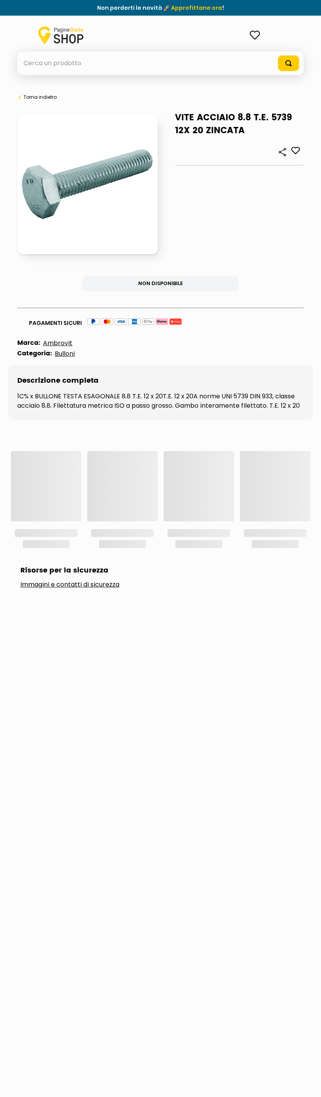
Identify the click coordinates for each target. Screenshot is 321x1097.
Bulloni (65, 353)
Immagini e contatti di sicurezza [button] (69, 584)
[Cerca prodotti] (288, 63)
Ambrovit (57, 343)
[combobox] (160, 63)
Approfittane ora (196, 8)
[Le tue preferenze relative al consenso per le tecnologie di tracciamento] (307, 1083)
